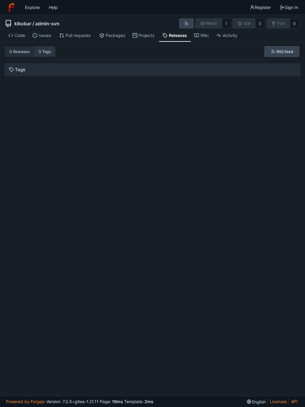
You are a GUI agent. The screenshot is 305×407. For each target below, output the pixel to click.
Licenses (278, 401)
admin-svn (47, 24)
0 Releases (20, 51)
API (294, 401)
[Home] (11, 7)
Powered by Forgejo (25, 401)
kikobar (22, 24)
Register (263, 7)
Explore (32, 7)
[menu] (256, 401)
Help (53, 7)
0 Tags (45, 51)
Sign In (291, 7)
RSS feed (284, 51)
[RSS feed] (186, 23)
